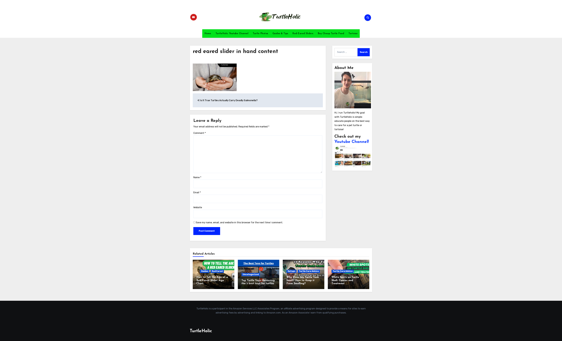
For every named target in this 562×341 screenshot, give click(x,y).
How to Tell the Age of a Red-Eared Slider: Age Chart (212, 280)
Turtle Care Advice (309, 271)
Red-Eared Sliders (302, 33)
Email (197, 192)
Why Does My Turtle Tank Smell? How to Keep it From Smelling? (302, 280)
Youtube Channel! (351, 142)
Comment (199, 133)
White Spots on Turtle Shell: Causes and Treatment (345, 280)
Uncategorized (251, 274)
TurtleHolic (201, 331)
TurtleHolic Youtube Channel (232, 33)
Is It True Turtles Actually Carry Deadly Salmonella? (229, 100)
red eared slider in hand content (235, 51)
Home (207, 33)
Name (197, 177)
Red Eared (217, 271)
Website (197, 207)
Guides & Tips (280, 33)
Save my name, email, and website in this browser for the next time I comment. (239, 222)
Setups (291, 271)
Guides (204, 271)
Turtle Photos (260, 33)
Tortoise (353, 33)
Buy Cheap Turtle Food (331, 33)
